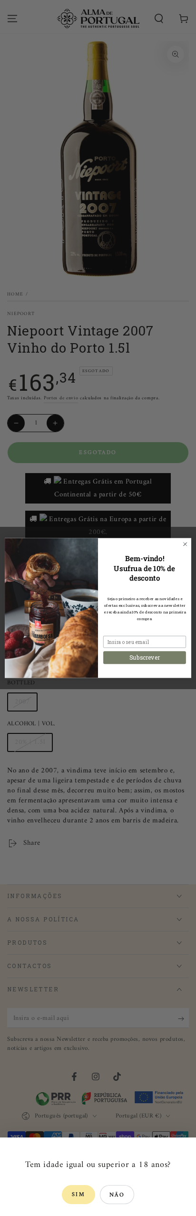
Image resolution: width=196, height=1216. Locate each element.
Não (117, 1195)
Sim (78, 1195)
